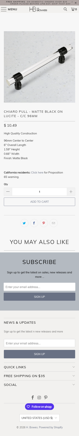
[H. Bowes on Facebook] (32, 398)
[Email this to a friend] (54, 223)
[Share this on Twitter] (24, 223)
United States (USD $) (37, 418)
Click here (37, 172)
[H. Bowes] (39, 9)
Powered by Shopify (51, 427)
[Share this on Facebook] (34, 223)
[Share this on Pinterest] (44, 223)
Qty (6, 184)
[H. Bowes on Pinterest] (46, 398)
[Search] (65, 9)
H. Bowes (32, 427)
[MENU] (2, 9)
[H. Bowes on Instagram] (39, 398)
